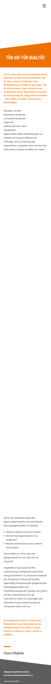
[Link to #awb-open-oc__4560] (44, 6)
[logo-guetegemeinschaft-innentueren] (18, 3)
